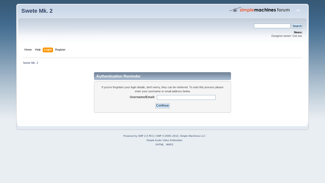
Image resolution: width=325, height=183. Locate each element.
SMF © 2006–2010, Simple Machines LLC (180, 135)
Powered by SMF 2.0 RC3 (138, 135)
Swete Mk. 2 (37, 11)
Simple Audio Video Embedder (164, 140)
